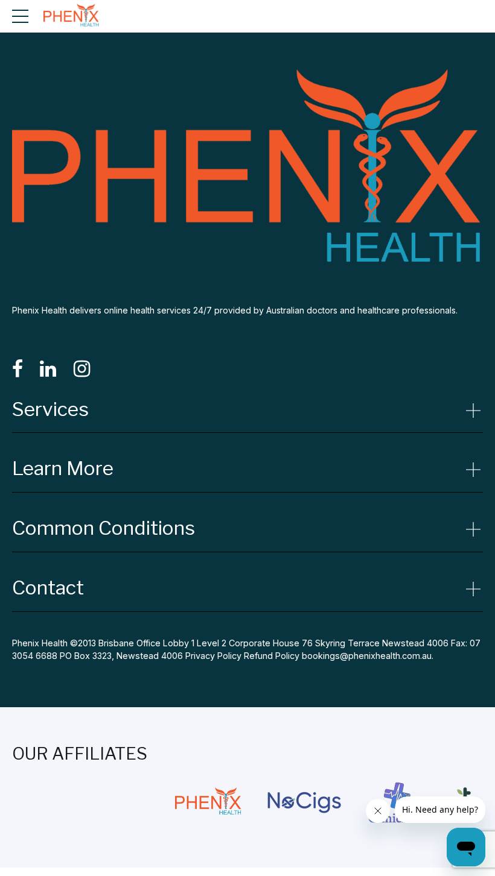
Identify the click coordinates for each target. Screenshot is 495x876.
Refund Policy (271, 656)
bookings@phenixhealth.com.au (367, 656)
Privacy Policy (213, 656)
